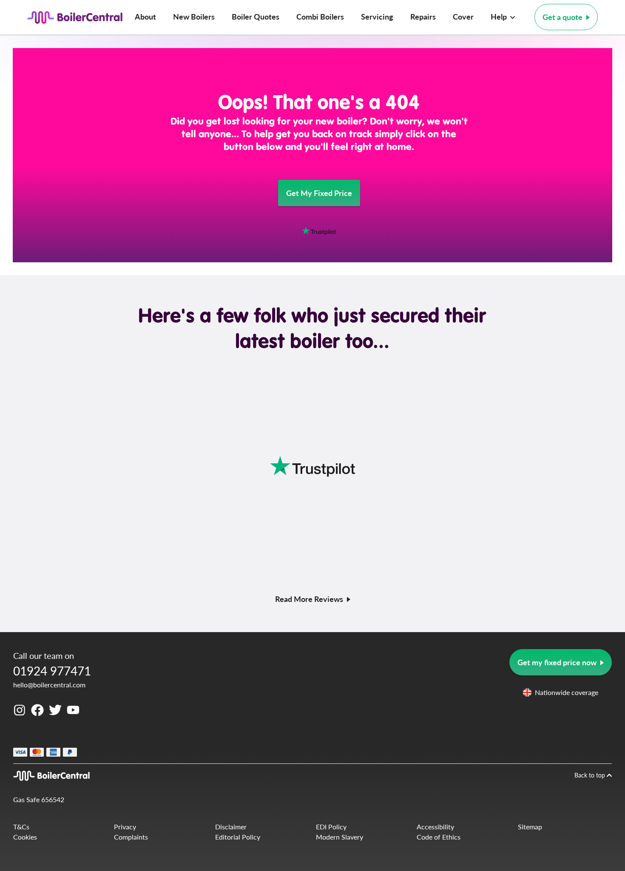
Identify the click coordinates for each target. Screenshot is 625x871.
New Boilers (194, 16)
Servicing (377, 16)
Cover (463, 16)
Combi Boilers (320, 16)
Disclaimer (231, 826)
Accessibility (435, 826)
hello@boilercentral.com (49, 684)
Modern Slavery (339, 837)
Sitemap (530, 826)
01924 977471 (52, 670)
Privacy (125, 826)
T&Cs (21, 826)
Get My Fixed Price (319, 192)
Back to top (590, 775)
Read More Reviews (309, 598)
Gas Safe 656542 (38, 799)
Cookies (25, 837)
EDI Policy (331, 826)
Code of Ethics (438, 837)
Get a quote (562, 16)
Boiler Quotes (255, 16)
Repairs (423, 16)
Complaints (131, 837)
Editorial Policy (237, 837)
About (145, 16)
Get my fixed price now (557, 662)
